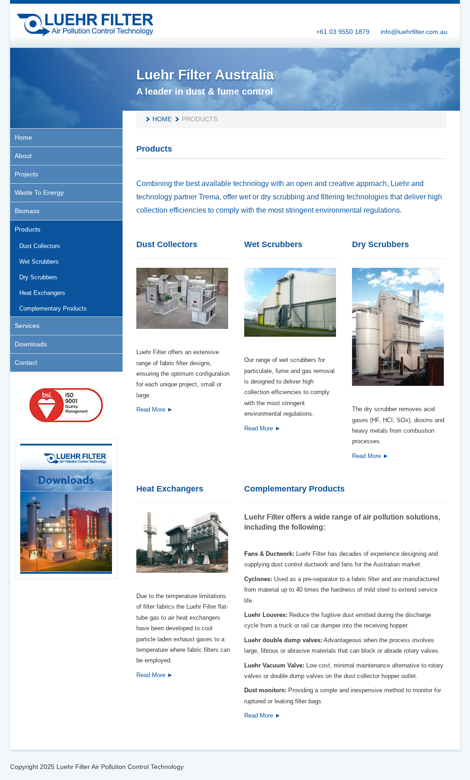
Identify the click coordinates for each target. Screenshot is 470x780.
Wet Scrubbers (273, 244)
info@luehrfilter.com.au (414, 31)
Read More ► (154, 409)
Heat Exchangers (169, 488)
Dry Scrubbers (380, 244)
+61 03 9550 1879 (342, 31)
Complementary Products (294, 488)
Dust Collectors (166, 244)
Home (162, 119)
